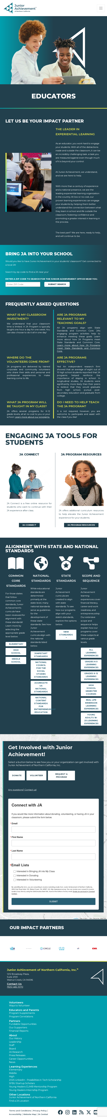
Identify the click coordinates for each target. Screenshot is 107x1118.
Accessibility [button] (15, 1114)
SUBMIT (53, 901)
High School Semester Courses (91, 689)
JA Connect (29, 525)
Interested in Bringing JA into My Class (36, 871)
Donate (16, 775)
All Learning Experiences (91, 652)
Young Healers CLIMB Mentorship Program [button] (33, 1086)
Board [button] (12, 1048)
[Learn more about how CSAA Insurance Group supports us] (78, 950)
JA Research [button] (16, 1052)
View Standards (66, 633)
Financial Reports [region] (18, 1031)
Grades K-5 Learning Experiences (91, 664)
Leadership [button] (15, 1042)
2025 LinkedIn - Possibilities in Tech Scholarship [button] (35, 1080)
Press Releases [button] (17, 1055)
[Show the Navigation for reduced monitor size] (101, 8)
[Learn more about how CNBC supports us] (12, 950)
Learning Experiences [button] (23, 1066)
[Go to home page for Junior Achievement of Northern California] (20, 8)
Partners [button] (14, 1021)
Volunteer (36, 775)
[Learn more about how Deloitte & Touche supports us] (94, 950)
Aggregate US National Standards (41, 687)
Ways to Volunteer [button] (19, 1005)
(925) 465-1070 (15, 987)
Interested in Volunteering (29, 879)
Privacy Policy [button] (40, 1111)
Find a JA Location (19, 1101)
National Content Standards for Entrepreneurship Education (42, 704)
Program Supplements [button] (22, 1013)
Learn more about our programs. (32, 417)
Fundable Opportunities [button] (22, 1024)
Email (14, 823)
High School (16, 651)
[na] (29, 480)
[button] (61, 1112)
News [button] (12, 1062)
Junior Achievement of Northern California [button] (32, 1097)
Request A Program (61, 775)
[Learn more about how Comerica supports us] (29, 950)
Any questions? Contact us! (22, 789)
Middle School (16, 660)
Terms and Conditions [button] (20, 1111)
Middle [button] (13, 1073)
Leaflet (76, 918)
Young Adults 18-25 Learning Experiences (91, 719)
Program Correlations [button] (21, 1016)
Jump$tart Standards (41, 655)
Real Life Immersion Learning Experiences (91, 704)
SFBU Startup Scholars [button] (22, 1083)
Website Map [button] (29, 1114)
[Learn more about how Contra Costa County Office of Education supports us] (45, 950)
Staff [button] (11, 1045)
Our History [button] (15, 1038)
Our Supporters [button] (18, 1027)
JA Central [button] (43, 1114)
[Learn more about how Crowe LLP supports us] (62, 950)
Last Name (17, 851)
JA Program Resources (81, 525)
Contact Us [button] (14, 984)
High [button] (11, 1076)
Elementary (16, 644)
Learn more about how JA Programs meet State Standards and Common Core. (78, 348)
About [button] (13, 1035)
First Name (17, 837)
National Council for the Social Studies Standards (41, 669)
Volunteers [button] (16, 1002)
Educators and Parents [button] (24, 1010)
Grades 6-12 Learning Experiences (91, 676)
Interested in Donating (27, 875)
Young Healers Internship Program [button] (28, 1090)
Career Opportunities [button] (21, 1059)
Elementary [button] (15, 1069)
